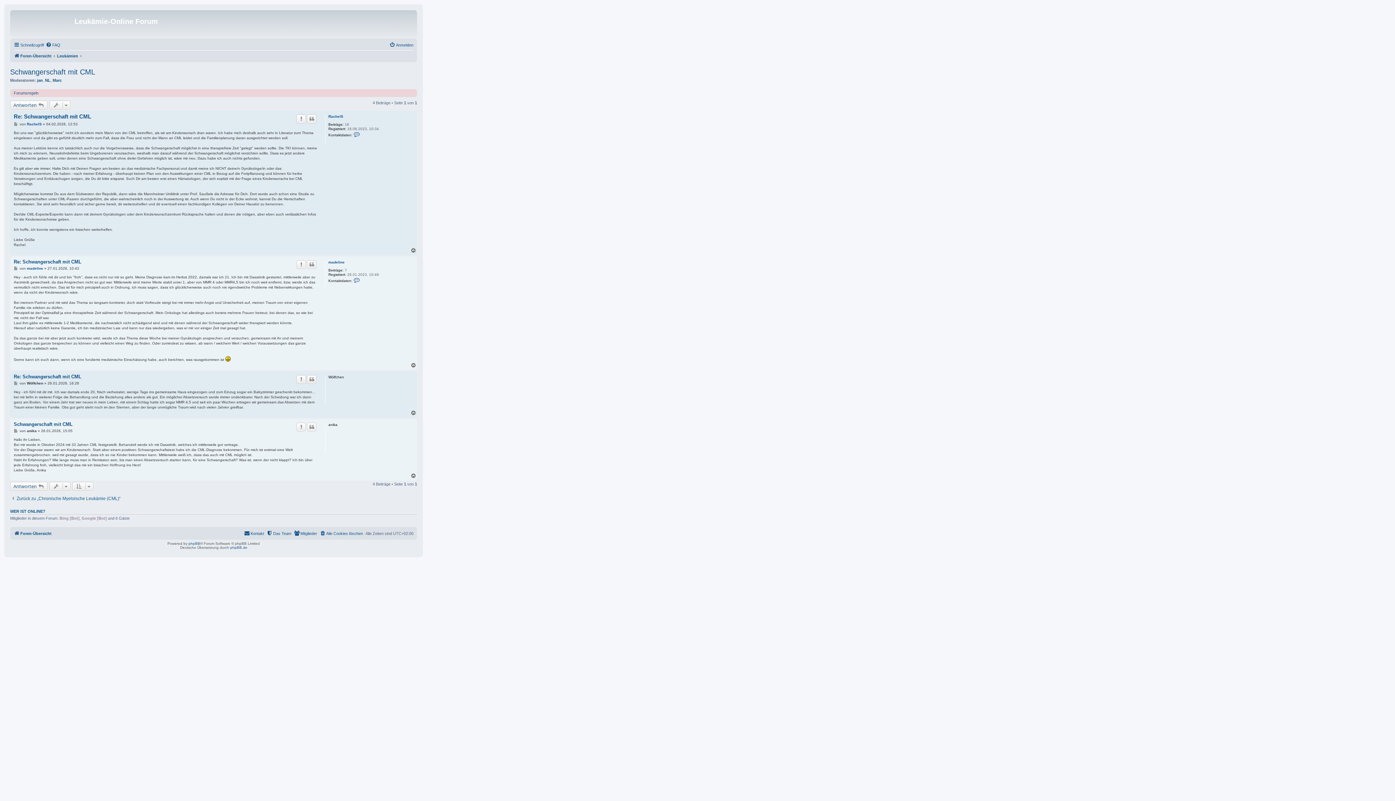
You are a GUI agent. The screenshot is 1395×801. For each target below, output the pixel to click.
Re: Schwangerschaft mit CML (52, 116)
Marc (57, 80)
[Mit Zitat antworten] (311, 118)
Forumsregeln (26, 93)
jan (40, 80)
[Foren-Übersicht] (43, 23)
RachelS (335, 116)
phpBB (194, 544)
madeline (336, 262)
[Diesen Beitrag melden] (301, 118)
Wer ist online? (27, 511)
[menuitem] (53, 45)
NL (47, 80)
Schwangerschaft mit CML (52, 72)
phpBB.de (238, 548)
